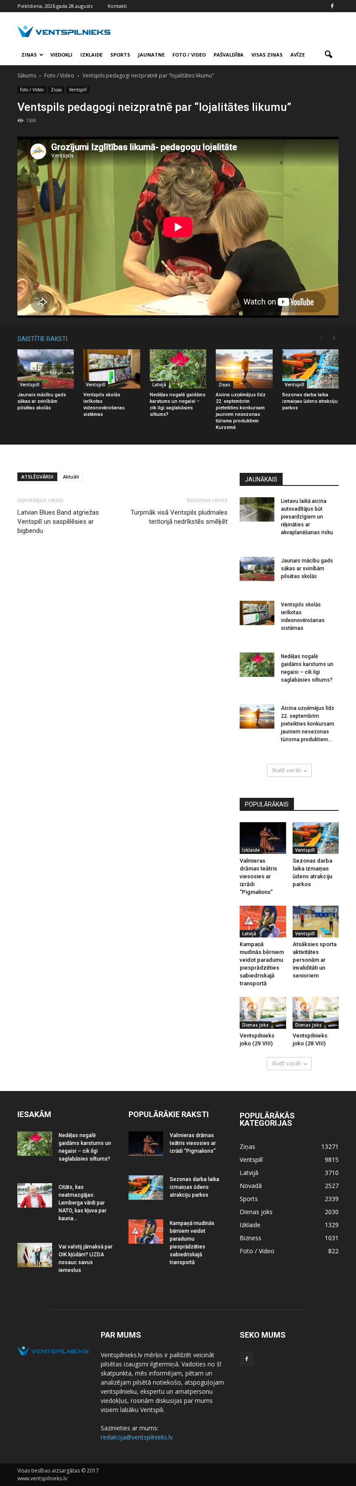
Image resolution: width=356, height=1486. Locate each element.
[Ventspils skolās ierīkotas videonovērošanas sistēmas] (111, 368)
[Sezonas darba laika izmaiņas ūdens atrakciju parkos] (310, 368)
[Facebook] (332, 6)
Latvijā (159, 385)
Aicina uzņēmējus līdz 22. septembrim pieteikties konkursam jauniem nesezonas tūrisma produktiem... (307, 724)
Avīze (297, 54)
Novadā (251, 1185)
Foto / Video (189, 54)
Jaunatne (151, 54)
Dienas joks (255, 1025)
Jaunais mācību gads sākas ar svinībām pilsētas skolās (41, 401)
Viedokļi (61, 54)
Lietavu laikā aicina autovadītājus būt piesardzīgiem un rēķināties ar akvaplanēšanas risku (307, 516)
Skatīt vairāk (286, 770)
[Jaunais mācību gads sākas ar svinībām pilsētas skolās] (45, 368)
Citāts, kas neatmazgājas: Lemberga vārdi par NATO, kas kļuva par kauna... (82, 1203)
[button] (328, 54)
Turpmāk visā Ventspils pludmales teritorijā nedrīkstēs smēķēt (179, 517)
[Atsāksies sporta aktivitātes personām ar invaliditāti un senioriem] (316, 921)
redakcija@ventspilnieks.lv (137, 1437)
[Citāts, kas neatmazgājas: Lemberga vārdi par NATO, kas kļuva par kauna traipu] (34, 1195)
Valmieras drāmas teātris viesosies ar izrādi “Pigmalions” (258, 876)
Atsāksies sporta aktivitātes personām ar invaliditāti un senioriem (314, 960)
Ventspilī (78, 90)
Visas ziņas (267, 54)
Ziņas (29, 54)
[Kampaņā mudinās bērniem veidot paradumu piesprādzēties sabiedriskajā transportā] (263, 921)
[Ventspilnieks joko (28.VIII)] (316, 1013)
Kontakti (117, 6)
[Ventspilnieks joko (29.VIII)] (263, 1013)
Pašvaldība (229, 54)
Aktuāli (71, 476)
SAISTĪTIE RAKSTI (42, 338)
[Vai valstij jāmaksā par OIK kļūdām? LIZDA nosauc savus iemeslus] (34, 1255)
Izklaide (91, 54)
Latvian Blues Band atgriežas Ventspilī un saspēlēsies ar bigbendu (58, 522)
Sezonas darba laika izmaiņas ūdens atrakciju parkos (310, 401)
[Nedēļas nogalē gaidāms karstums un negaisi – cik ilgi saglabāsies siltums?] (178, 368)
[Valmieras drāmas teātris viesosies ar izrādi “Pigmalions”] (263, 838)
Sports (120, 54)
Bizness (250, 1238)
